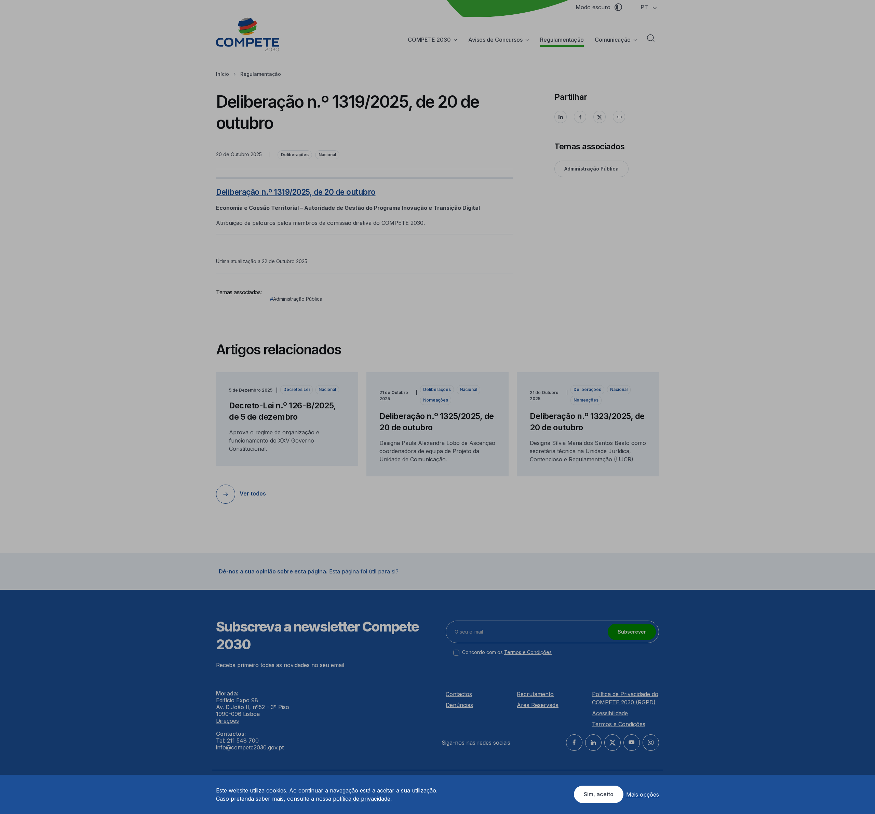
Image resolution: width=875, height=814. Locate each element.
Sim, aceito (599, 794)
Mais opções (642, 794)
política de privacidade (361, 798)
